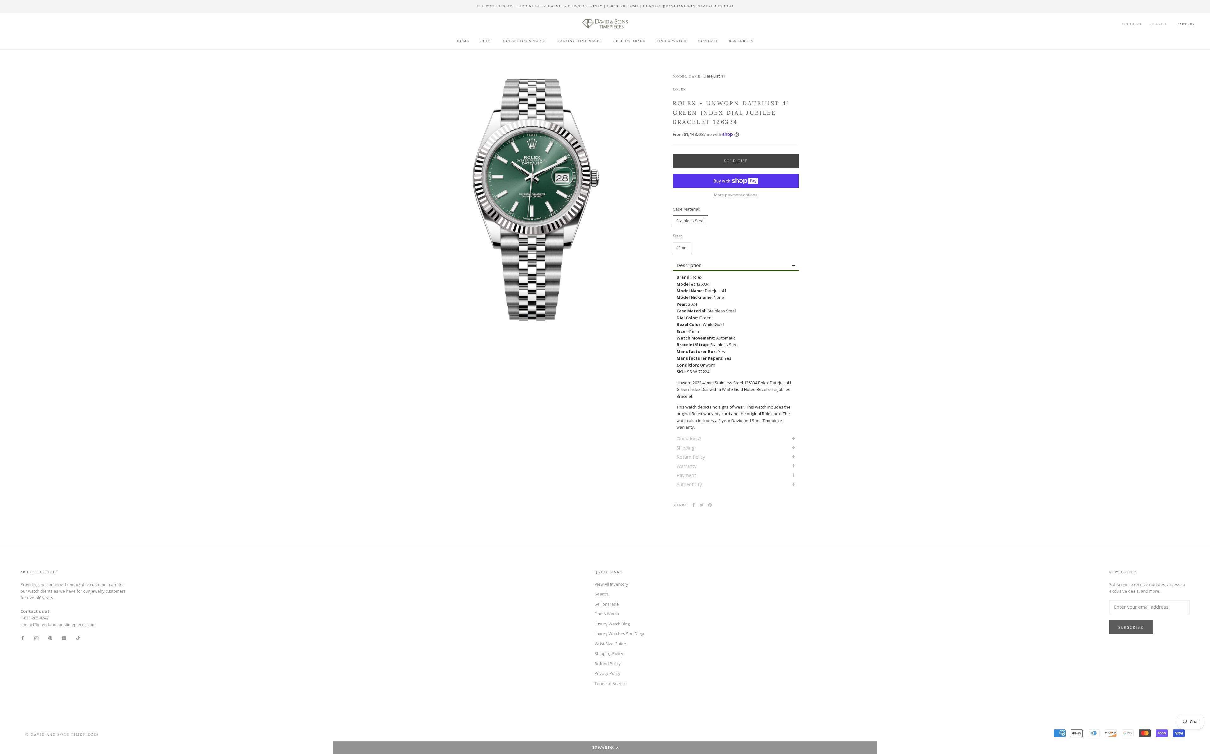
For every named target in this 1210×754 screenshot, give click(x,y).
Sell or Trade (629, 41)
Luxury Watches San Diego (620, 633)
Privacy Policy (607, 673)
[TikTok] (78, 638)
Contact (708, 41)
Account (1132, 24)
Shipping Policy (609, 653)
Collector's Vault (524, 41)
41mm (682, 247)
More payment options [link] (736, 195)
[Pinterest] (710, 505)
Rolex (679, 89)
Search (1159, 24)
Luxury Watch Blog (612, 624)
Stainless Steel (690, 220)
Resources (741, 41)
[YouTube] (64, 638)
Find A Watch (672, 41)
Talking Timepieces (580, 41)
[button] (605, 747)
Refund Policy (608, 663)
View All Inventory (611, 584)
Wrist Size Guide (610, 644)
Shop (486, 41)
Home (463, 41)
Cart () (1185, 24)
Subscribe (1131, 627)
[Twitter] (702, 505)
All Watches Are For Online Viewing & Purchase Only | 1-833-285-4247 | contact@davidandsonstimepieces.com (605, 6)
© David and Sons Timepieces (62, 734)
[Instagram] (36, 638)
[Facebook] (693, 505)
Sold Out (735, 161)
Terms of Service (611, 683)
